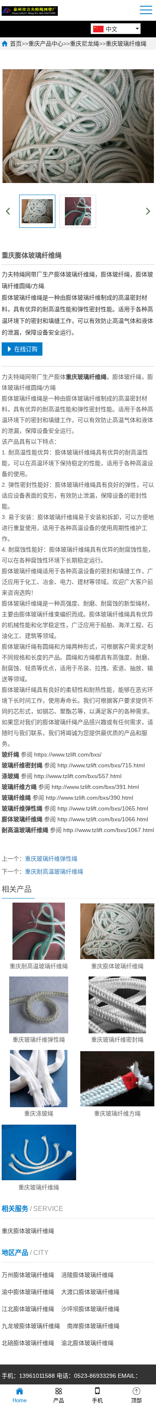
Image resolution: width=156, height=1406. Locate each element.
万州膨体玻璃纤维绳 (28, 1275)
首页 (16, 43)
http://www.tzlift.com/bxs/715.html (101, 765)
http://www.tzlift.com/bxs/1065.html (102, 808)
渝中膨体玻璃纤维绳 (28, 1292)
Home (19, 1400)
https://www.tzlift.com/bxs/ (68, 754)
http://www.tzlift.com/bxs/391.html (95, 787)
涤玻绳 (10, 776)
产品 (58, 1400)
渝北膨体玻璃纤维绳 (87, 1343)
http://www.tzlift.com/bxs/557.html (77, 776)
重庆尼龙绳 (84, 43)
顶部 (136, 1400)
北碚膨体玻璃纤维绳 (28, 1343)
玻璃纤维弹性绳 (22, 808)
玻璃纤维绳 (16, 797)
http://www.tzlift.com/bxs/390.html (89, 797)
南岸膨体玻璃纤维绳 (93, 1326)
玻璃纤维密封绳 (22, 765)
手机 (97, 1400)
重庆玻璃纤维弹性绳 (51, 858)
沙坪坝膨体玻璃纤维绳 (90, 1309)
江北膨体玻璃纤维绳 (28, 1309)
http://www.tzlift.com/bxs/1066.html (102, 819)
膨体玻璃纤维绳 (22, 819)
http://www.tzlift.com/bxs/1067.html (108, 830)
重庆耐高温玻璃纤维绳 (54, 871)
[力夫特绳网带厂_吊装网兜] (30, 10)
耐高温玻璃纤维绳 (25, 830)
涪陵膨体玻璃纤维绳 (87, 1275)
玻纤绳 (10, 754)
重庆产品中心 (45, 43)
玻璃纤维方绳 (19, 787)
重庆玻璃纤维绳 (126, 43)
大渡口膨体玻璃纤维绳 (90, 1292)
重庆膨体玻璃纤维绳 (28, 1231)
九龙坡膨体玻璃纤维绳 (31, 1326)
